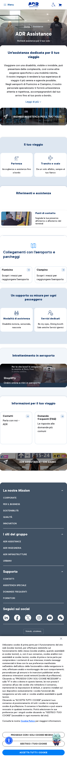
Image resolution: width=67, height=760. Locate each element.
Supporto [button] (10, 571)
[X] (28, 618)
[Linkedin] (6, 618)
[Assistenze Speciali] (53, 4)
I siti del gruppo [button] (15, 534)
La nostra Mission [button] (16, 490)
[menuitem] (10, 497)
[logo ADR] (33, 4)
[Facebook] (17, 618)
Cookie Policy (28, 721)
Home (27, 26)
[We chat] (61, 618)
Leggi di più (32, 101)
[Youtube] (50, 618)
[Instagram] (39, 618)
